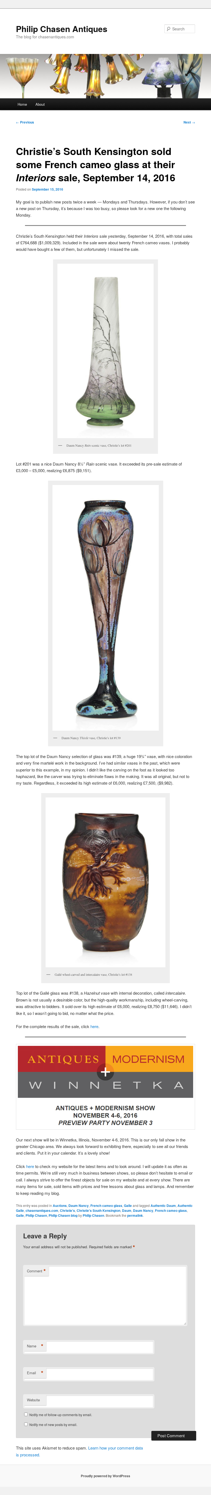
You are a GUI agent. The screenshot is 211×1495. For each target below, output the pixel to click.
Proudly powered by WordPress (105, 1475)
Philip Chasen (36, 1215)
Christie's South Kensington (98, 1210)
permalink (135, 1215)
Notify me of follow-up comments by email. (60, 1414)
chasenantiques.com (42, 1210)
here (94, 1026)
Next (189, 122)
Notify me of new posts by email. (53, 1424)
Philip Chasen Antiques (61, 29)
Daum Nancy (78, 1205)
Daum (126, 1210)
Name (35, 1346)
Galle (128, 1205)
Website (33, 1399)
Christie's (67, 1210)
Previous (25, 122)
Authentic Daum (163, 1205)
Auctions (60, 1205)
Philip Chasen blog (63, 1215)
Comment (36, 1271)
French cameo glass (106, 1205)
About (40, 104)
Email (35, 1372)
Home (22, 104)
